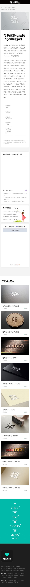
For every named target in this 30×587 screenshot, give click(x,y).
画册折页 (18, 76)
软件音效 (22, 580)
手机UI (23, 71)
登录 (17, 226)
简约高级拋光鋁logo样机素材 (8, 9)
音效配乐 (6, 87)
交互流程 (21, 79)
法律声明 (17, 570)
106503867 (15, 219)
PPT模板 (15, 84)
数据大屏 (9, 84)
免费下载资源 (15, 230)
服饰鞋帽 (19, 73)
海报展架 (22, 575)
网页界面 (13, 81)
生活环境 (11, 89)
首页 (2, 7)
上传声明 (22, 570)
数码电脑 (13, 73)
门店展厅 (11, 76)
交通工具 (19, 87)
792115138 (15, 216)
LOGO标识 (14, 7)
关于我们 (12, 570)
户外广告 (6, 73)
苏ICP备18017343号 (20, 568)
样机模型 (7, 7)
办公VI (15, 577)
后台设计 (19, 81)
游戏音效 (18, 89)
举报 (26, 190)
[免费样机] (7, 554)
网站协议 (3, 570)
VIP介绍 (8, 570)
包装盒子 (17, 71)
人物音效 (13, 87)
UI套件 (15, 79)
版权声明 (12, 568)
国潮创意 (22, 84)
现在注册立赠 (15, 264)
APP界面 (6, 81)
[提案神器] (15, 2)
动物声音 (16, 582)
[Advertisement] (22, 108)
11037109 (14, 214)
